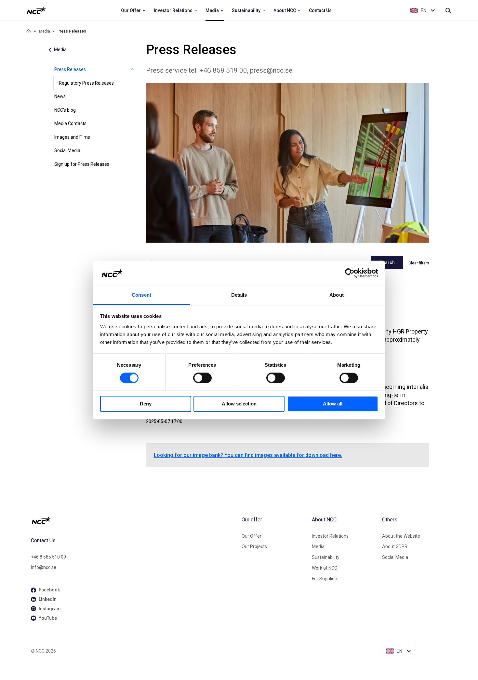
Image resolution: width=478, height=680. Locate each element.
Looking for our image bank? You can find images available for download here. (248, 455)
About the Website (401, 536)
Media (44, 31)
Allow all (332, 403)
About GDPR (394, 546)
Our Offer (251, 536)
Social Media (67, 150)
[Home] (28, 31)
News (60, 96)
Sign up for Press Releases (81, 164)
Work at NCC (324, 568)
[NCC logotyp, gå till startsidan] (133, 520)
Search (387, 262)
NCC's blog (65, 110)
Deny (146, 403)
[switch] (202, 378)
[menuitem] (133, 10)
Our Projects (254, 546)
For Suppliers (325, 578)
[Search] (448, 10)
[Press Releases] (133, 70)
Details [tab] (239, 295)
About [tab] (336, 295)
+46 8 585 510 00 (48, 557)
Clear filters (418, 263)
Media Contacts (70, 123)
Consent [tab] (141, 295)
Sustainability (325, 557)
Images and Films (72, 137)
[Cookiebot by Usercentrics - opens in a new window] (349, 273)
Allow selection (239, 403)
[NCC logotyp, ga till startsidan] (36, 10)
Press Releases (70, 69)
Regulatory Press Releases (86, 83)
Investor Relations (330, 536)
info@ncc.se (43, 567)
